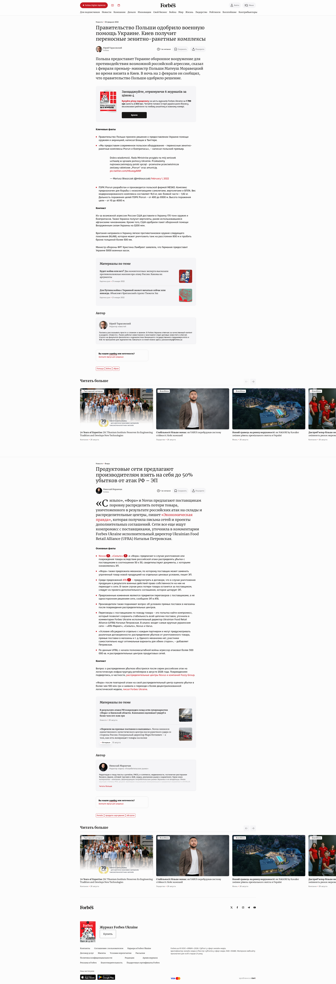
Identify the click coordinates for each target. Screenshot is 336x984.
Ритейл (100, 815)
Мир (180, 12)
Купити (134, 115)
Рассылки (140, 953)
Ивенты (102, 953)
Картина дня (105, 281)
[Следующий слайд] (253, 382)
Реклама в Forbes (88, 963)
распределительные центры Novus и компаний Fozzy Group (160, 675)
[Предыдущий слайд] (246, 828)
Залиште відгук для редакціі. (111, 357)
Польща (100, 369)
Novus (102, 556)
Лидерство (201, 12)
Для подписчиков (90, 12)
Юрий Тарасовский (112, 48)
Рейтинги (214, 12)
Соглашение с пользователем (108, 948)
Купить (107, 933)
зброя (116, 369)
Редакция (129, 958)
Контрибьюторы (248, 12)
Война (172, 12)
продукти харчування (114, 815)
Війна (108, 369)
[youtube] (255, 907)
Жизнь (189, 12)
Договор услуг (87, 953)
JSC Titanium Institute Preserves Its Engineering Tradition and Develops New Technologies (116, 434)
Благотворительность (111, 963)
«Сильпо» (117, 556)
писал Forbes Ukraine (134, 689)
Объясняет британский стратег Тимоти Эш (133, 291)
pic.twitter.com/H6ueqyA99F (125, 171)
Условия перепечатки (120, 953)
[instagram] (243, 907)
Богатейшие (230, 12)
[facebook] (237, 907)
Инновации (144, 12)
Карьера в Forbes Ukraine (139, 948)
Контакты (85, 948)
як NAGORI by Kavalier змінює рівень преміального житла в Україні (265, 434)
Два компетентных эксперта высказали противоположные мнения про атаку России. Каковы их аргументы (134, 274)
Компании (119, 12)
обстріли (131, 815)
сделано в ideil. (247, 978)
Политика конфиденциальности (96, 958)
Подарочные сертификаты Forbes (143, 963)
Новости (106, 12)
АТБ (125, 580)
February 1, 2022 (160, 178)
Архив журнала (150, 958)
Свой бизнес (160, 12)
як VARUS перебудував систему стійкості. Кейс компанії (188, 434)
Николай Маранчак (112, 489)
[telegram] (249, 907)
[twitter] (231, 907)
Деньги (132, 12)
